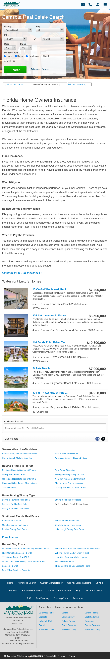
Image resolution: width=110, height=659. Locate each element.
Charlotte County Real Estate (68, 524)
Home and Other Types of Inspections (19, 483)
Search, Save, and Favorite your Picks (19, 453)
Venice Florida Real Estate (67, 520)
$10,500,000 (96, 342)
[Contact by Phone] (90, 4)
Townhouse (33, 55)
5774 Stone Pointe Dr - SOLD (15, 557)
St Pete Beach (41, 368)
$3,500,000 (97, 315)
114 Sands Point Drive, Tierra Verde (51, 342)
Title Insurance (9, 487)
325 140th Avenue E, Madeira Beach (51, 315)
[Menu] (105, 4)
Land (46, 55)
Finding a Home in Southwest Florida (19, 470)
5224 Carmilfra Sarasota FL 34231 (18, 552)
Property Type (11, 52)
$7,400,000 (97, 289)
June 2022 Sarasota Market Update (71, 557)
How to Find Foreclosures (66, 453)
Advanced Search (40, 69)
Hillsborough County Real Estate (69, 529)
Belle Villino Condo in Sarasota (16, 570)
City (38, 26)
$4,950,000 (97, 393)
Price (6, 35)
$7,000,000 (97, 368)
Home (9, 55)
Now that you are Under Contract (70, 478)
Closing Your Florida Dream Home (70, 487)
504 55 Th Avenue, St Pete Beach (51, 392)
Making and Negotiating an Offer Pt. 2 (19, 478)
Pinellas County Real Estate (14, 529)
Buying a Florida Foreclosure (68, 499)
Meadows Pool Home (64, 561)
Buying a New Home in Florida (16, 499)
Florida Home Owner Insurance (69, 483)
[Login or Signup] (97, 4)
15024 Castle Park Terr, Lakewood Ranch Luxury (77, 548)
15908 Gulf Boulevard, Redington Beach (51, 289)
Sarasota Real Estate (11, 520)
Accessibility (51, 656)
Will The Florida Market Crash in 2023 (72, 552)
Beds (6, 43)
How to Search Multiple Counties (17, 457)
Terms (62, 656)
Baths (23, 43)
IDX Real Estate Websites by (15, 656)
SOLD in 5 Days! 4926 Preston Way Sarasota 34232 (25, 548)
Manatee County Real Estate (15, 524)
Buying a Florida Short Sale (14, 504)
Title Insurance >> (77, 84)
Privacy (72, 656)
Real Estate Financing (65, 470)
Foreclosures (10, 537)
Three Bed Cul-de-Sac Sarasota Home (72, 565)
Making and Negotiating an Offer (69, 474)
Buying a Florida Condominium (16, 508)
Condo (20, 55)
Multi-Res (10, 60)
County (7, 26)
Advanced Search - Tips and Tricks (71, 457)
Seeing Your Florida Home (14, 474)
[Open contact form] (83, 4)
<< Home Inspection (13, 84)
